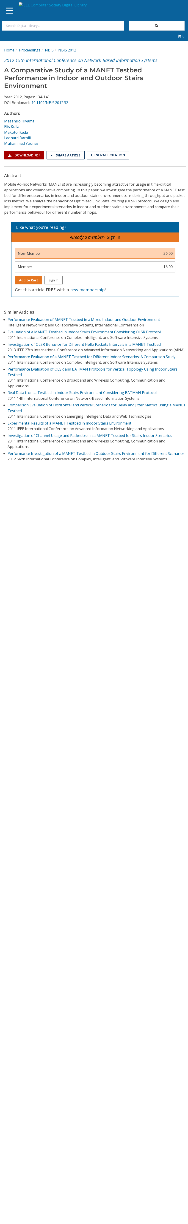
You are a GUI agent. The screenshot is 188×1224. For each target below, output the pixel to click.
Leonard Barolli (17, 137)
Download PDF (27, 155)
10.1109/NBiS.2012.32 (49, 102)
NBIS (49, 50)
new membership (87, 289)
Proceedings (29, 50)
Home (9, 50)
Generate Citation (108, 155)
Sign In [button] (113, 237)
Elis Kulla (11, 126)
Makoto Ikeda (16, 132)
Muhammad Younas (21, 143)
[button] (181, 36)
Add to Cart (28, 280)
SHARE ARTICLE (67, 155)
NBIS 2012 (67, 50)
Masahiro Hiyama (19, 121)
